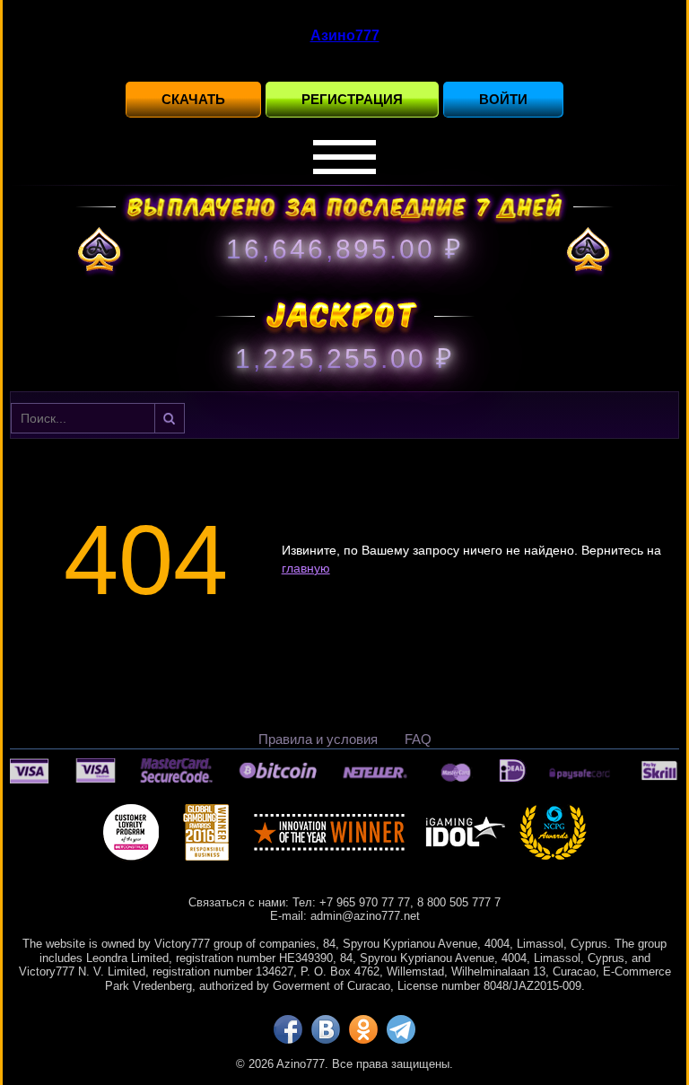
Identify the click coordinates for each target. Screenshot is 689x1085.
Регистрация (352, 99)
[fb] (288, 1029)
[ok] (363, 1029)
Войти (503, 99)
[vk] (325, 1029)
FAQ (418, 739)
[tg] (401, 1029)
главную (306, 568)
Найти (169, 418)
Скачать (193, 99)
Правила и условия (318, 739)
